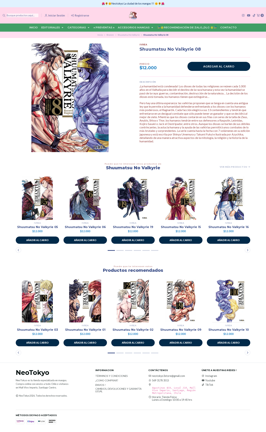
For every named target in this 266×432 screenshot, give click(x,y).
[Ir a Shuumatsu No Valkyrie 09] (180, 300)
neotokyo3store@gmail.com (168, 376)
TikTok (209, 385)
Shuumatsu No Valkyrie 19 (133, 227)
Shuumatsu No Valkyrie (129, 35)
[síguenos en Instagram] (243, 15)
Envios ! (100, 385)
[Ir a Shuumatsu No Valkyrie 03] (37, 300)
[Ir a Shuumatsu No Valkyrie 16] (228, 198)
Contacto (228, 27)
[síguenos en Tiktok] (254, 15)
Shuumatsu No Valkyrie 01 (85, 329)
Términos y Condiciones (111, 376)
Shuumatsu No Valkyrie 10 (228, 329)
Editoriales (51, 27)
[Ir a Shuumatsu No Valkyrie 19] (133, 198)
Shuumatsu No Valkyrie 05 (37, 227)
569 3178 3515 (160, 380)
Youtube (210, 380)
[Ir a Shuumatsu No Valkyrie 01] (85, 300)
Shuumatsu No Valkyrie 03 (37, 329)
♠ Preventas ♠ (104, 27)
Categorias (77, 27)
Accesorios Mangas (134, 27)
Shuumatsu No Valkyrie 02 (133, 329)
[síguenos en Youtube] (248, 15)
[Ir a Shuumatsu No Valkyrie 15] (180, 198)
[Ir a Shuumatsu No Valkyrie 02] (133, 300)
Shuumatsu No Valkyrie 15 (181, 227)
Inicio (33, 27)
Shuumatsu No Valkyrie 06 (85, 227)
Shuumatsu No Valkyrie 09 (180, 329)
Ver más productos (234, 167)
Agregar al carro (219, 66)
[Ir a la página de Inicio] (133, 15)
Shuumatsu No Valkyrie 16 (228, 227)
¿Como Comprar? (106, 380)
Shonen (110, 35)
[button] (37, 240)
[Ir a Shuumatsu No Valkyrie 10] (228, 300)
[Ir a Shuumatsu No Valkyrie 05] (37, 198)
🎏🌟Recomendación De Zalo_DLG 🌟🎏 (187, 27)
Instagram (211, 376)
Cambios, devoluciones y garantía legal (118, 390)
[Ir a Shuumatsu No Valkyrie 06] (85, 198)
